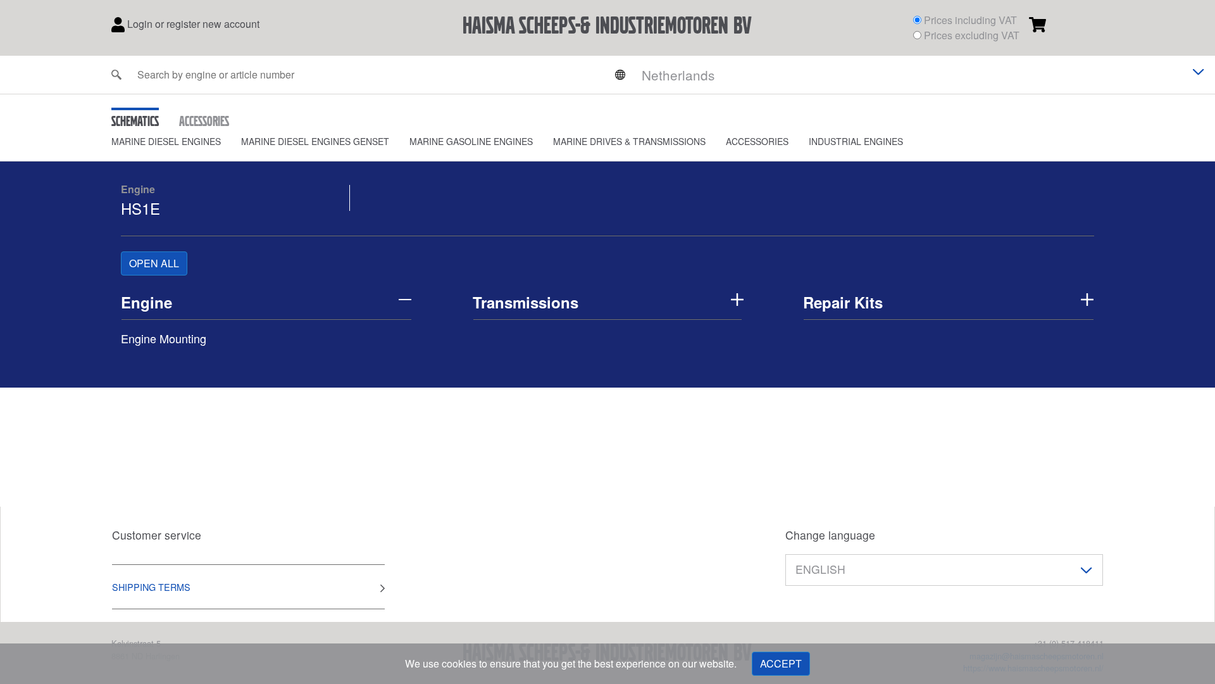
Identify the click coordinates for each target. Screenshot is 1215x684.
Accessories (757, 141)
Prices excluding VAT (971, 35)
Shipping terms (151, 586)
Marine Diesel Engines (166, 141)
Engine (138, 189)
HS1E (140, 208)
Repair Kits (843, 302)
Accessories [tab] (204, 121)
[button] (176, 141)
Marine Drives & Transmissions (629, 141)
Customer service (156, 535)
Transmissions (525, 302)
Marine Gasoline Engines (471, 141)
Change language (830, 535)
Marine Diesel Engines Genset (315, 141)
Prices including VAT (970, 20)
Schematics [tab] (135, 121)
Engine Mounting (163, 338)
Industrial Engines (856, 141)
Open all (154, 263)
